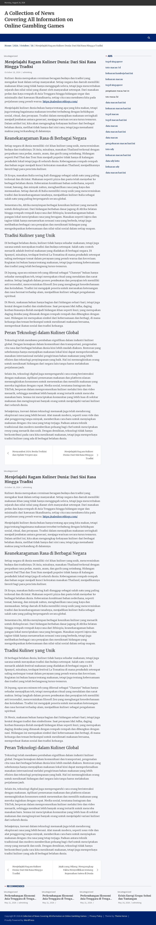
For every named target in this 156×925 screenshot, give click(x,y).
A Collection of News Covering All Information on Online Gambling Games (39, 19)
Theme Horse (121, 916)
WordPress (29, 920)
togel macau (112, 114)
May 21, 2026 (10, 902)
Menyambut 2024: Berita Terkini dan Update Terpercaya (29, 453)
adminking (27, 72)
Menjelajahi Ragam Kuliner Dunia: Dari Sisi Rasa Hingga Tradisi (78, 455)
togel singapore (114, 61)
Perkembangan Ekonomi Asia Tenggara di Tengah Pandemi (20, 898)
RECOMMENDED (15, 886)
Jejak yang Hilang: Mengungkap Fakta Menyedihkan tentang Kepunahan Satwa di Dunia (76, 870)
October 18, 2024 (12, 72)
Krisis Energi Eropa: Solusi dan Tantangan (134, 897)
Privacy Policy (96, 916)
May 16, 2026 (124, 902)
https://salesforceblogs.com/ (60, 101)
